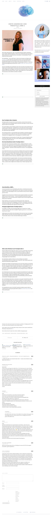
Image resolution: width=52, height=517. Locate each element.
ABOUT (10, 1)
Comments (10, 337)
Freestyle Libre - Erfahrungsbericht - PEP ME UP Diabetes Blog (16, 356)
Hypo (26, 333)
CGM (3, 333)
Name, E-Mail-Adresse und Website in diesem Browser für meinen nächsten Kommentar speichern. (18, 496)
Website (3, 488)
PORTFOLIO (19, 1)
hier (12, 328)
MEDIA (14, 1)
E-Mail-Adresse (3, 486)
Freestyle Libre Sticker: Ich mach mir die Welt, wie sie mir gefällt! (17, 346)
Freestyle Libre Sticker (21, 333)
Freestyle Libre (7, 333)
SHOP (3, 1)
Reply (32, 356)
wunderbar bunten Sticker (26, 288)
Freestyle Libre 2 (13, 333)
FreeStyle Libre (4, 59)
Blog (6, 1)
